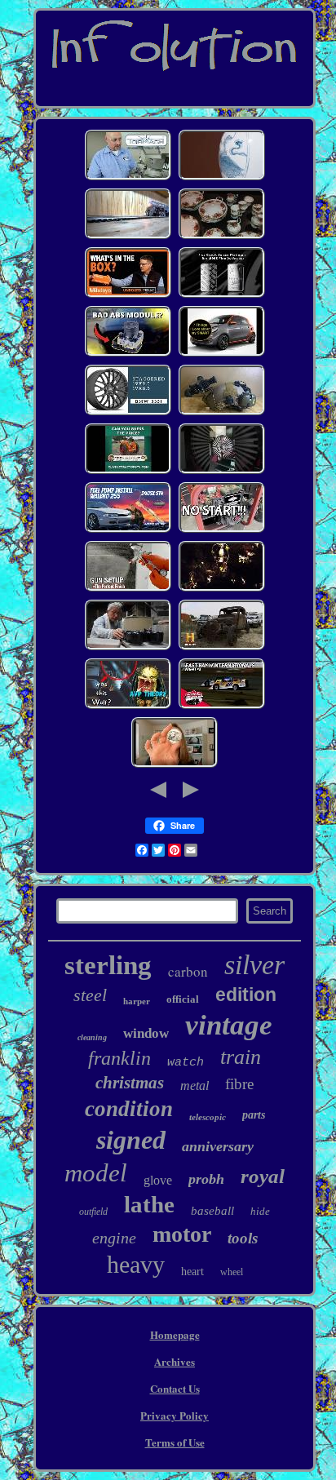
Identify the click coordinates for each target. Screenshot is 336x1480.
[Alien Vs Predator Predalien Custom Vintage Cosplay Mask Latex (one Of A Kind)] (128, 707)
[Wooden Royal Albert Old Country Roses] (221, 237)
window (146, 1033)
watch (185, 1063)
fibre (239, 1083)
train (240, 1057)
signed (131, 1139)
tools (243, 1238)
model (95, 1173)
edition (245, 994)
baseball (212, 1210)
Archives (174, 1361)
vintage (228, 1025)
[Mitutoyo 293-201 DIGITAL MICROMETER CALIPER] (128, 296)
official (182, 999)
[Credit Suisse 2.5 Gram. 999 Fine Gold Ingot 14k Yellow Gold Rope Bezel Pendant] (221, 296)
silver (254, 965)
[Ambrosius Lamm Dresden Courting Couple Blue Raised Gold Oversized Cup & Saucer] (221, 178)
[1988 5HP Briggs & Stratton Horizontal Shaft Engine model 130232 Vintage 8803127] (221, 530)
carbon (188, 971)
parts (253, 1115)
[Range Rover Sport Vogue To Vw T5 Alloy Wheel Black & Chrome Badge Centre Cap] (221, 472)
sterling (108, 965)
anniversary (218, 1146)
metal (194, 1085)
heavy (136, 1264)
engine (114, 1238)
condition (129, 1109)
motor (182, 1234)
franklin (119, 1058)
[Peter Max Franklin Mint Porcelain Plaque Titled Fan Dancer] (221, 648)
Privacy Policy (174, 1415)
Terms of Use (175, 1442)
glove (158, 1180)
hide (260, 1211)
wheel (231, 1272)
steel (90, 995)
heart (192, 1271)
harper (136, 1001)
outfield (93, 1211)
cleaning (92, 1037)
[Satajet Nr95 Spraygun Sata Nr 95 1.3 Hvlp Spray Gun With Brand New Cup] (128, 589)
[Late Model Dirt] (221, 707)
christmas (129, 1082)
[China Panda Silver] (174, 765)
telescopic (207, 1117)
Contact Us (175, 1388)
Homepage (175, 1334)
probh (206, 1179)
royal (263, 1176)
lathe (149, 1204)
